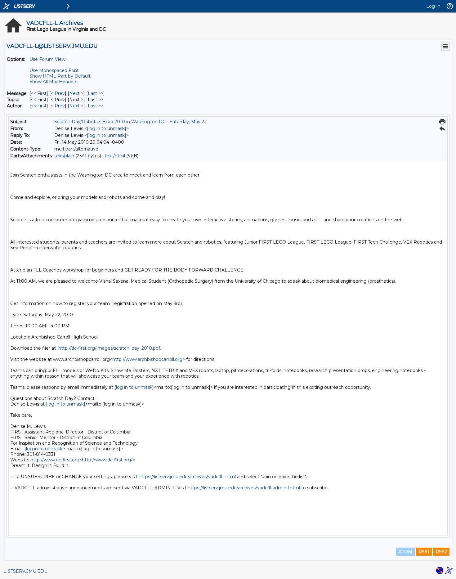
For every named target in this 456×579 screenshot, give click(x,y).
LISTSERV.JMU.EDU (25, 571)
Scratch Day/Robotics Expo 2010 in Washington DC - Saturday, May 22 (130, 121)
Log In (433, 6)
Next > (76, 93)
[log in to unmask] (106, 128)
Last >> (95, 93)
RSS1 (423, 551)
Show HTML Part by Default (60, 76)
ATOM (405, 551)
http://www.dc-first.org (54, 460)
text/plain (64, 156)
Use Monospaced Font (54, 70)
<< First (39, 93)
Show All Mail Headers (53, 81)
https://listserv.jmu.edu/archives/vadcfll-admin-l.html (244, 488)
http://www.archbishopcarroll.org (147, 359)
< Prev (58, 93)
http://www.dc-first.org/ (107, 460)
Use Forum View (47, 59)
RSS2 (441, 551)
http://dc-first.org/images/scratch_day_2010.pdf (109, 348)
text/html (115, 156)
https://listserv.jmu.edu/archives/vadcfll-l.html (187, 476)
